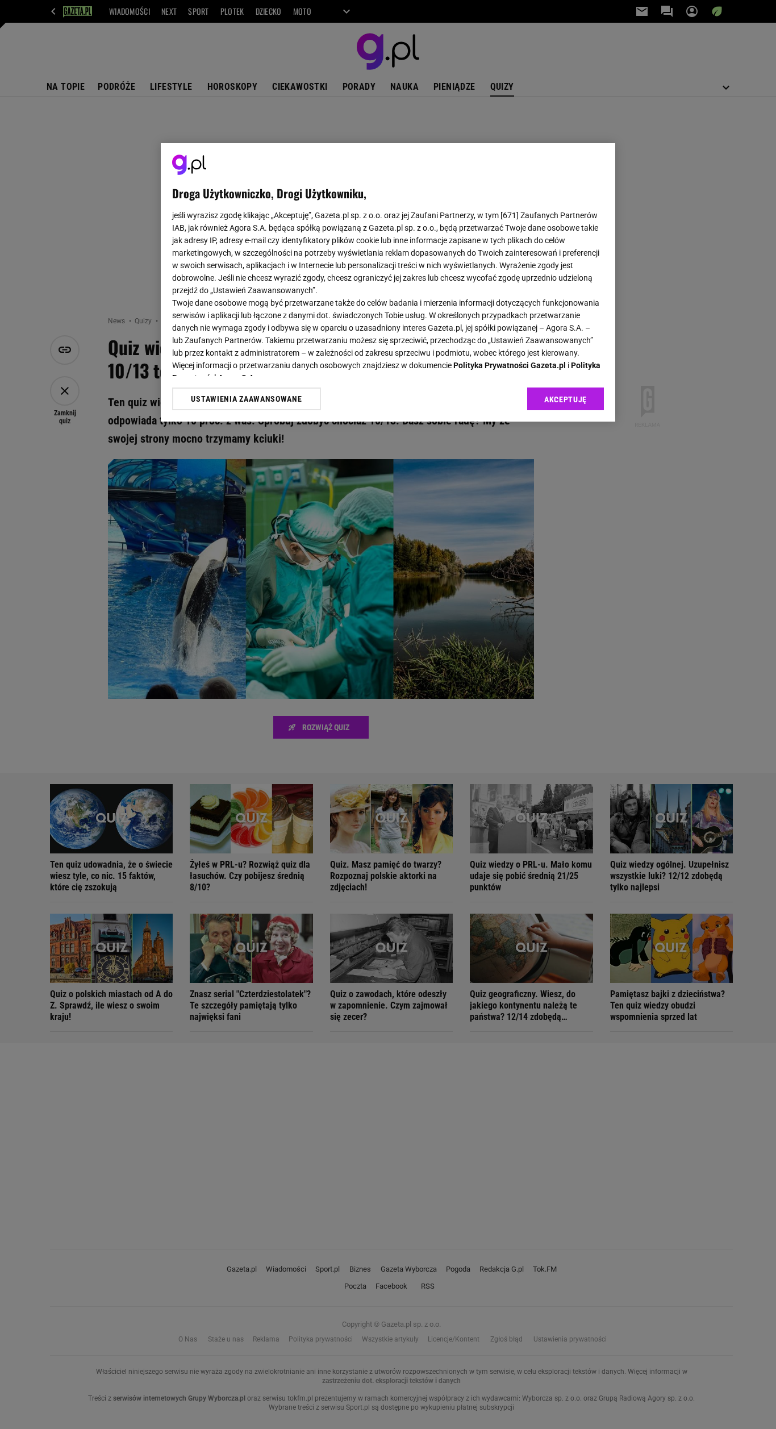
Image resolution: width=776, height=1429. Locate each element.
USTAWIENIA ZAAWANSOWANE (246, 398)
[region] (388, 282)
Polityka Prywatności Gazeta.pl (509, 365)
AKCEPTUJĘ (565, 399)
